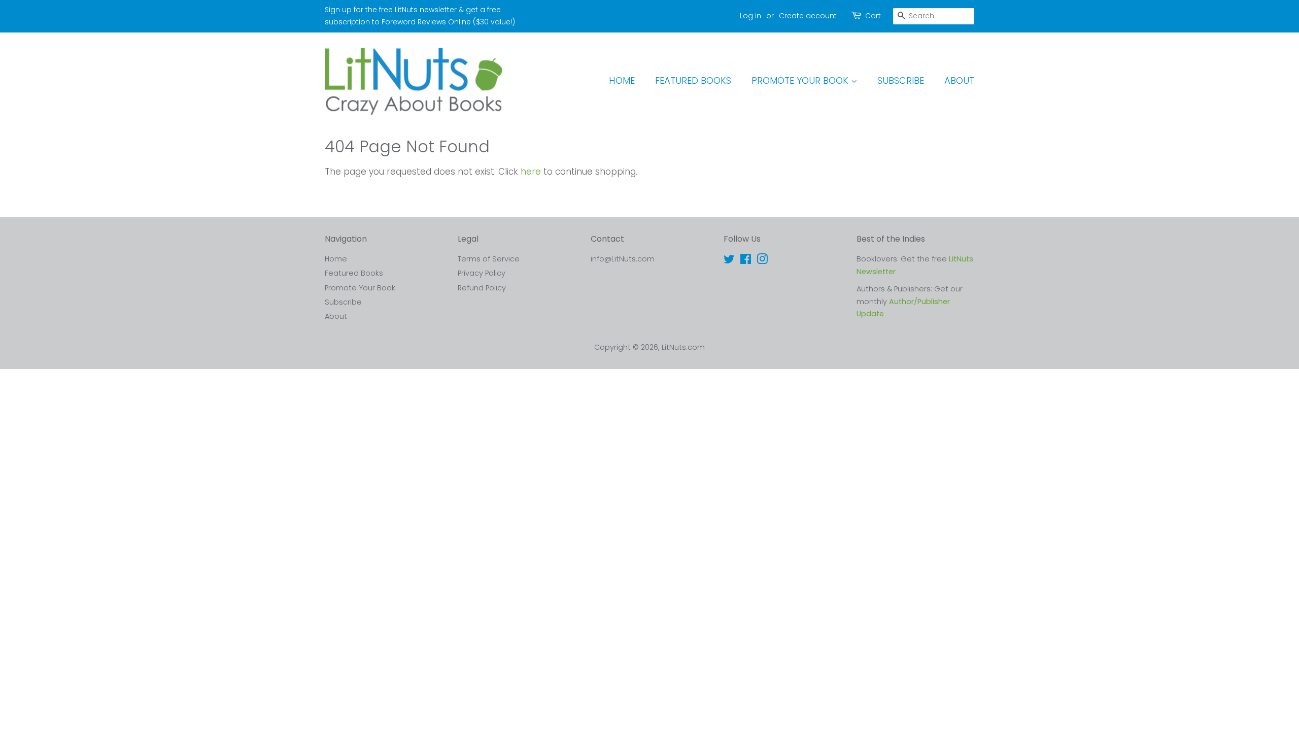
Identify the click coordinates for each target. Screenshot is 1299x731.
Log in (750, 16)
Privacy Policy (481, 273)
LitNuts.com (683, 347)
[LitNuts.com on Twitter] (729, 261)
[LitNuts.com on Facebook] (745, 261)
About (959, 80)
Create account (808, 16)
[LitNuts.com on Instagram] (762, 261)
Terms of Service (489, 259)
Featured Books (693, 80)
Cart (873, 16)
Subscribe (900, 80)
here (531, 171)
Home (622, 80)
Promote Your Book (801, 80)
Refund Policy (482, 288)
